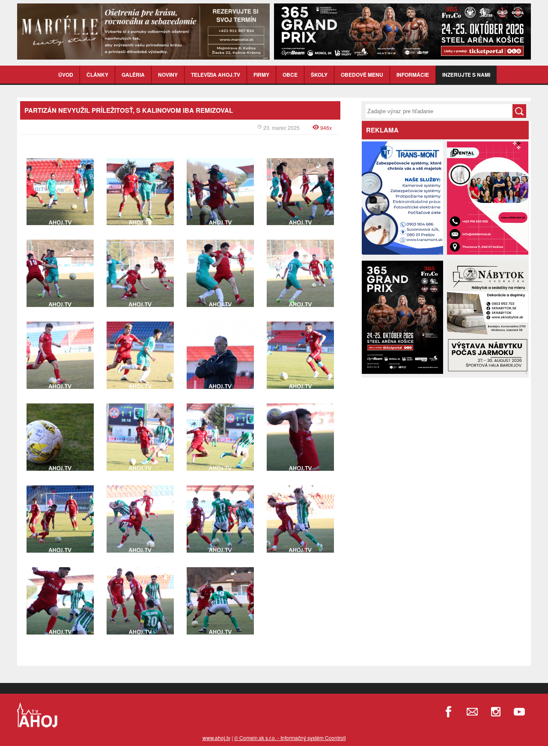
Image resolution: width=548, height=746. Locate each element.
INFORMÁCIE (412, 74)
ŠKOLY (319, 74)
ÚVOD (65, 74)
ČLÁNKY (97, 74)
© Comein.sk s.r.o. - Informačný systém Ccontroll (290, 737)
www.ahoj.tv (216, 737)
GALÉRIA (133, 74)
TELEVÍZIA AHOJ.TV (215, 74)
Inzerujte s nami (466, 74)
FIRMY (261, 74)
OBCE (290, 74)
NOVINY (168, 74)
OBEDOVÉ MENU (362, 74)
